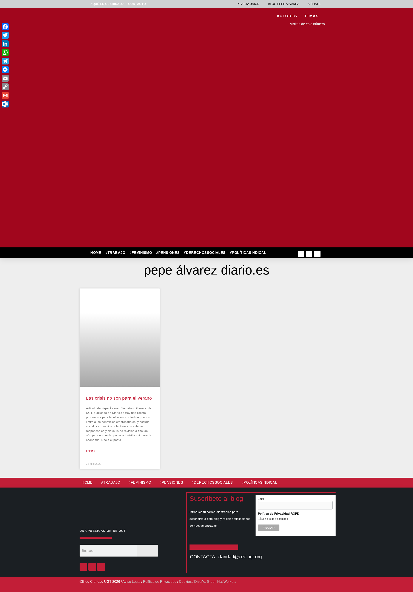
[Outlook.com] (34, 104)
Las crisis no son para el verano (119, 398)
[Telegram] (34, 61)
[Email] (34, 78)
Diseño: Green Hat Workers (215, 581)
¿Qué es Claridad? (107, 4)
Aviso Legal (131, 581)
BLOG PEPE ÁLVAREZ (283, 4)
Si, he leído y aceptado (274, 518)
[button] (277, 253)
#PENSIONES (168, 253)
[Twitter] (309, 254)
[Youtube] (317, 254)
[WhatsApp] (34, 52)
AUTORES (287, 16)
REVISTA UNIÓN (248, 4)
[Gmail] (34, 95)
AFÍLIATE (314, 4)
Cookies (185, 581)
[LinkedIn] (34, 44)
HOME (95, 253)
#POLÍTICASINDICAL (248, 253)
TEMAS (311, 16)
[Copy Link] (34, 87)
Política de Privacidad (159, 581)
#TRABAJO (115, 253)
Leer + (90, 451)
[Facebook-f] (301, 254)
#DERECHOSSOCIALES (205, 253)
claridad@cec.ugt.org (240, 556)
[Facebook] (83, 567)
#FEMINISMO (140, 253)
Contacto (137, 4)
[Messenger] (34, 69)
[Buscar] (147, 551)
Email (261, 498)
